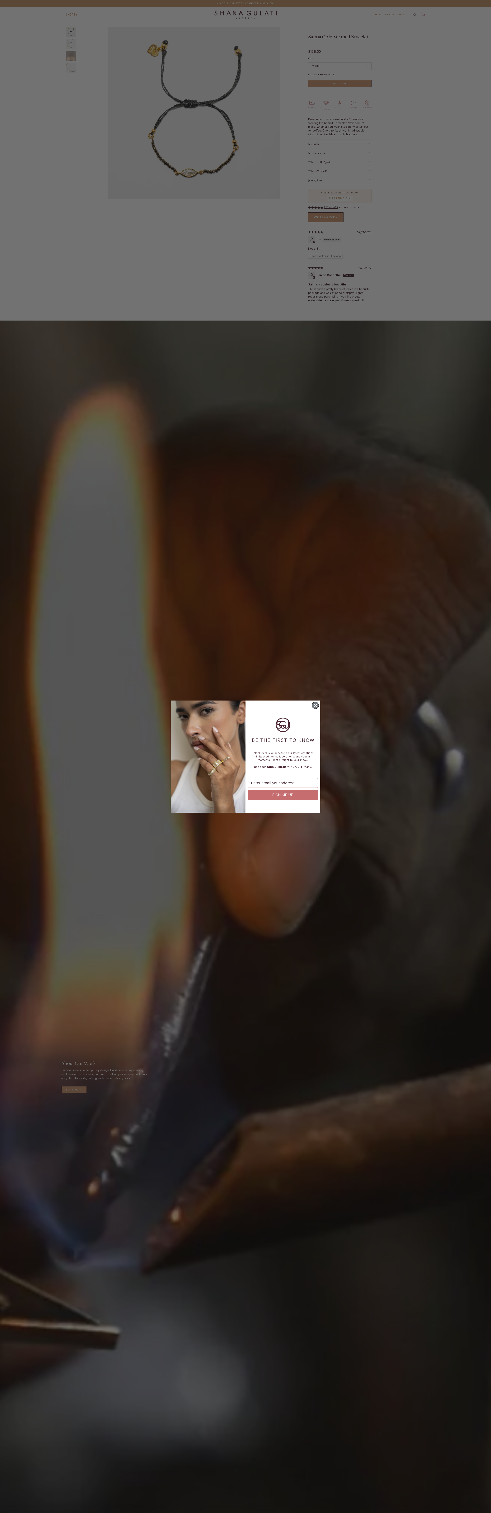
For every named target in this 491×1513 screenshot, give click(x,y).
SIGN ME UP (282, 795)
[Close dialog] (315, 705)
